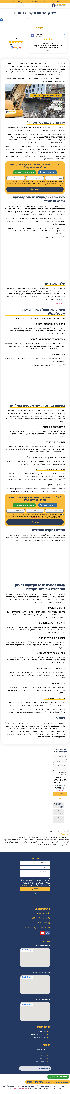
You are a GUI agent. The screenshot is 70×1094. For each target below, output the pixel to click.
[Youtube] (42, 933)
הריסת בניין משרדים (59, 820)
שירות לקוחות (41, 1049)
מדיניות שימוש (13, 1088)
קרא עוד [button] (48, 50)
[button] (1, 19)
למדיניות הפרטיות (36, 185)
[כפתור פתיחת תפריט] (23, 5)
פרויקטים (43, 1052)
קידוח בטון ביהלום (40, 1037)
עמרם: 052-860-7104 (39, 1)
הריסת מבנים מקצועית (38, 1034)
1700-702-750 (54, 1)
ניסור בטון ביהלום (40, 1031)
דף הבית (47, 18)
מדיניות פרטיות (41, 1061)
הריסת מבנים (40, 18)
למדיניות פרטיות (24, 1088)
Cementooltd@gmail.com (19, 1)
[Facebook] (47, 933)
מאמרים (43, 1055)
